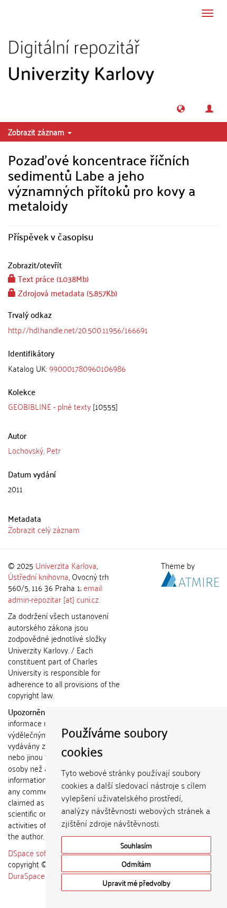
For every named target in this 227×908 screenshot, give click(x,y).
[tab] (113, 368)
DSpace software (36, 852)
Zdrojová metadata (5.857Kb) (66, 292)
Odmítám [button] (136, 863)
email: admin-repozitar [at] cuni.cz (55, 593)
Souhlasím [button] (136, 844)
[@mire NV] (190, 577)
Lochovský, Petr (34, 450)
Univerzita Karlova (66, 565)
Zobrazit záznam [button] (37, 131)
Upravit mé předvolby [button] (136, 882)
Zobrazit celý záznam (44, 529)
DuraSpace (26, 875)
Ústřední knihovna (38, 576)
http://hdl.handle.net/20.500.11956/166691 (78, 329)
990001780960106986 (87, 368)
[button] (181, 108)
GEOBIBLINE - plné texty (49, 406)
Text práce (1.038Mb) (52, 278)
